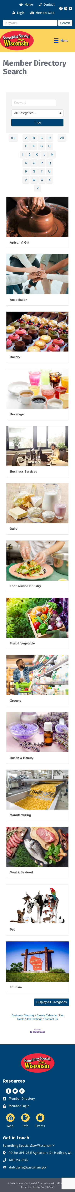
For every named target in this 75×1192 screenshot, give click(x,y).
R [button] (26, 171)
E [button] (26, 146)
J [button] (29, 154)
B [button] (34, 138)
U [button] (49, 171)
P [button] (42, 163)
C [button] (42, 138)
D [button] (49, 138)
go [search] (39, 122)
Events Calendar (47, 1015)
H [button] (49, 146)
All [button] (62, 138)
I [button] (22, 154)
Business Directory (23, 1015)
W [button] (33, 180)
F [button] (34, 146)
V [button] (26, 180)
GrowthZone (47, 1187)
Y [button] (50, 180)
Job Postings (34, 1019)
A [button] (26, 138)
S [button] (34, 171)
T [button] (42, 171)
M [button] (52, 154)
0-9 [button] (13, 138)
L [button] (44, 154)
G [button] (41, 146)
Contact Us (51, 1019)
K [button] (37, 154)
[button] (51, 1002)
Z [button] (38, 188)
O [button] (34, 163)
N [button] (26, 163)
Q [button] (49, 163)
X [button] (42, 180)
